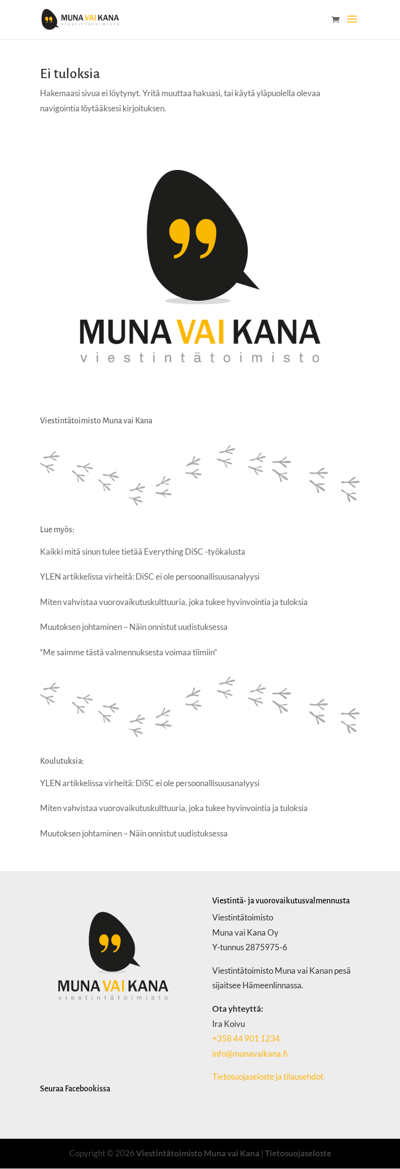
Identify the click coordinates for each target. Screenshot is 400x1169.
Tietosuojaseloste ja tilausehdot (268, 1076)
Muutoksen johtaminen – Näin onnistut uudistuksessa (134, 627)
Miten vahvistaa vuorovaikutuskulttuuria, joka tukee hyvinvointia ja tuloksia (174, 602)
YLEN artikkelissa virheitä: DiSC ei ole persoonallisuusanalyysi (150, 576)
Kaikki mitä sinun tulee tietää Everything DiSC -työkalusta (142, 551)
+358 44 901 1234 (246, 1038)
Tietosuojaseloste (298, 1153)
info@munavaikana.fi (250, 1053)
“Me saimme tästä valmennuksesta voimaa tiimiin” (128, 652)
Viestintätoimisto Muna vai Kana (198, 1153)
